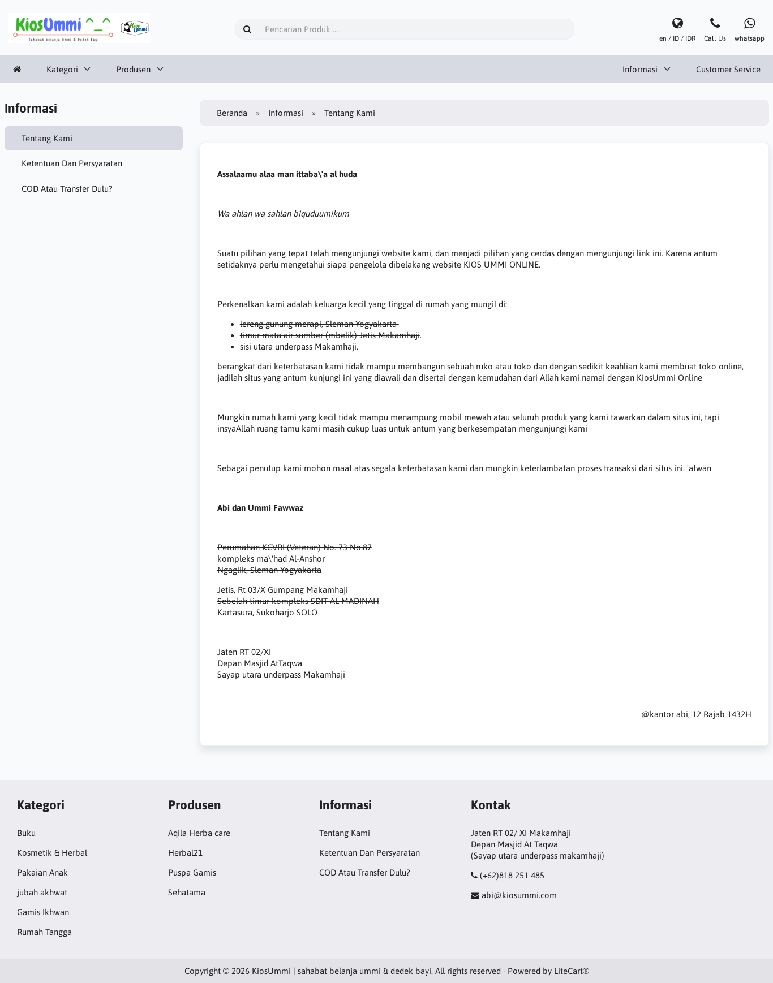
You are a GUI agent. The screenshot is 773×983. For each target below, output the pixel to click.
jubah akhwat (42, 892)
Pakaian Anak (42, 872)
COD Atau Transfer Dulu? (67, 188)
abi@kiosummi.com (519, 895)
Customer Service (728, 69)
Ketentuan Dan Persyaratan (72, 163)
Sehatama (186, 892)
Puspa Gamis (192, 872)
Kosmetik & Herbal (52, 852)
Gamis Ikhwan (43, 912)
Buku (26, 833)
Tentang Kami (47, 138)
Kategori (62, 69)
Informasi (640, 69)
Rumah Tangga (44, 932)
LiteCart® (571, 971)
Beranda (232, 113)
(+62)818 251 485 (512, 875)
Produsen (133, 69)
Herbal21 (185, 852)
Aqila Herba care (199, 833)
